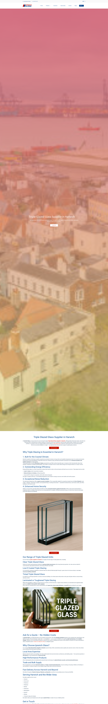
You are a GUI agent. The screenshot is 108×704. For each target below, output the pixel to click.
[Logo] (27, 6)
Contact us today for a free (39, 641)
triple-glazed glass (57, 443)
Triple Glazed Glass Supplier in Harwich (56, 440)
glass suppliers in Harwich (36, 559)
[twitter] (84, 1)
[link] (54, 493)
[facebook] (83, 1)
